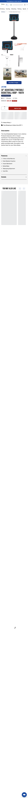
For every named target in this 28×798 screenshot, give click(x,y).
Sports (24, 9)
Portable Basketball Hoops (14, 11)
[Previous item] (19, 188)
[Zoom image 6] (7, 74)
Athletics (3, 11)
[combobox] (7, 4)
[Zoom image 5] (21, 60)
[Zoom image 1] (14, 27)
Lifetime (3, 87)
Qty (4, 106)
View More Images (13, 83)
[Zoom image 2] (7, 47)
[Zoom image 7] (21, 74)
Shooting (13, 9)
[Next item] (24, 188)
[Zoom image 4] (7, 60)
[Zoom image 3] (21, 47)
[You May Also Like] (13, 208)
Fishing (19, 9)
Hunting (8, 9)
